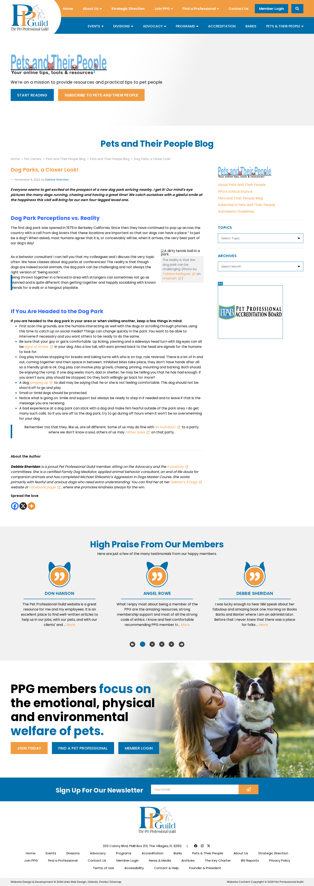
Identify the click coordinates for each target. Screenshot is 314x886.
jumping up (39, 382)
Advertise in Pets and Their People (246, 204)
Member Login (271, 8)
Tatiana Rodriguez (177, 274)
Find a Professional (199, 8)
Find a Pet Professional (83, 748)
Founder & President (205, 868)
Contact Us (238, 8)
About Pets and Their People (242, 184)
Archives (188, 860)
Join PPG (162, 8)
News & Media (160, 860)
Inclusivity (175, 466)
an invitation (165, 427)
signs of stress (36, 346)
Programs (185, 26)
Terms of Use (103, 868)
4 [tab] (171, 644)
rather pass (135, 432)
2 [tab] (152, 644)
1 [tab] (142, 644)
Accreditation (222, 26)
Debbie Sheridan (57, 180)
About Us (90, 8)
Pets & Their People (283, 26)
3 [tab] (162, 644)
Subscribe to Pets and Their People (101, 95)
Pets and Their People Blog (240, 198)
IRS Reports (250, 860)
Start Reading (32, 95)
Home (68, 8)
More (70, 624)
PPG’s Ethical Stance (235, 191)
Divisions (121, 26)
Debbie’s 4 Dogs (183, 482)
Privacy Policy (279, 860)
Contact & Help (166, 868)
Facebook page (42, 487)
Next (181, 644)
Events (94, 26)
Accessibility (134, 868)
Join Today (29, 748)
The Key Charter (218, 860)
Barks (250, 26)
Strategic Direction (128, 8)
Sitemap (115, 882)
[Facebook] (15, 506)
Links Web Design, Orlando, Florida (86, 882)
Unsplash (170, 278)
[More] (31, 506)
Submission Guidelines (236, 211)
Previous (132, 644)
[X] (23, 506)
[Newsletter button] (248, 789)
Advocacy (153, 26)
